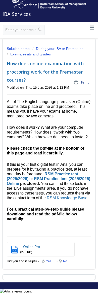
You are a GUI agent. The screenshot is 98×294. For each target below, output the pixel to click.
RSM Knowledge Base (67, 198)
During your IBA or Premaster (59, 49)
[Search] (40, 30)
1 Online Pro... (31, 247)
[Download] (40, 144)
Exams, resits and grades (30, 54)
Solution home (19, 49)
